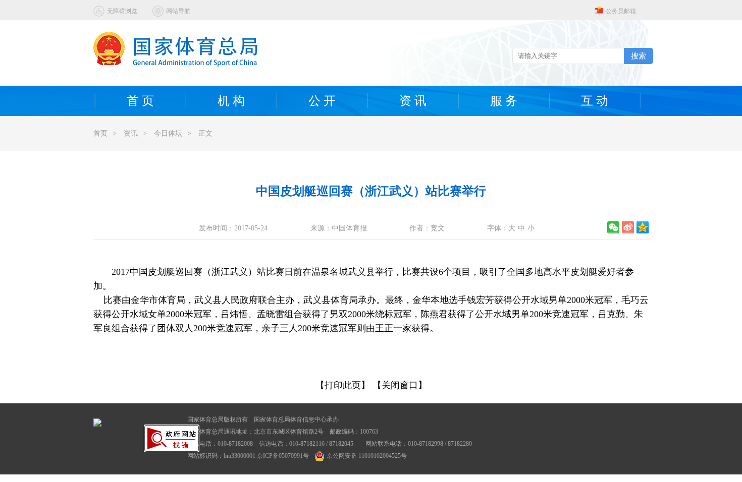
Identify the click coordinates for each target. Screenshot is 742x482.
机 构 (231, 100)
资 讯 (413, 100)
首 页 (140, 100)
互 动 (594, 100)
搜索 (638, 55)
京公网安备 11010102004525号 (367, 455)
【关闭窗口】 (400, 385)
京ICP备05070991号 (283, 455)
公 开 (322, 100)
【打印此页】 (342, 385)
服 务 (503, 100)
